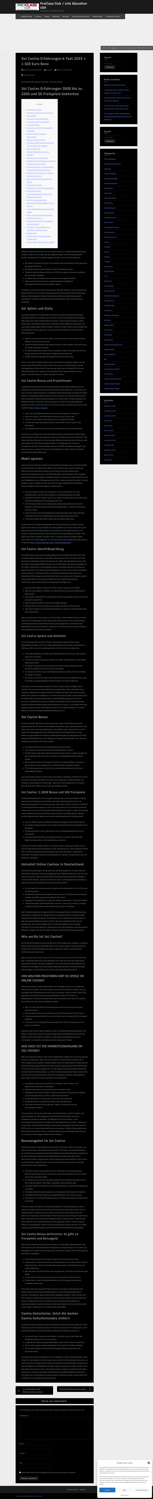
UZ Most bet (108, 374)
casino (106, 242)
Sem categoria (29, 75)
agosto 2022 (108, 455)
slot (105, 359)
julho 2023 (108, 421)
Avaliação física (26, 16)
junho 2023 (108, 425)
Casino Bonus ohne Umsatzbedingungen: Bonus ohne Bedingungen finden (39, 194)
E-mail (22, 1453)
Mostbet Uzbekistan (111, 315)
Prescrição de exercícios (81, 16)
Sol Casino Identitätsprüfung (37, 119)
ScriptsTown (38, 1496)
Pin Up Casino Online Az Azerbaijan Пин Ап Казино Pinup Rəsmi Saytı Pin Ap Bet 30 (118, 116)
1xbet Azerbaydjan (111, 178)
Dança (47, 16)
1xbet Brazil (108, 188)
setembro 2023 (110, 416)
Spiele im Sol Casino (34, 218)
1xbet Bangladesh (110, 183)
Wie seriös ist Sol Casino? (36, 140)
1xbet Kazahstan (110, 198)
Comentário (24, 1415)
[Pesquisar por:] (113, 64)
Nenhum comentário (64, 69)
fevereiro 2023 (109, 435)
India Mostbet (109, 271)
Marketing (55, 16)
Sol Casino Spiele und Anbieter (38, 122)
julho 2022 (108, 460)
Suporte (83, 1489)
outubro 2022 (109, 445)
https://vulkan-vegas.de (38, 408)
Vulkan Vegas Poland (112, 384)
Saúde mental (97, 16)
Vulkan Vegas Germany (112, 379)
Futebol (107, 261)
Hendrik (49, 69)
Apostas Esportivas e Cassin (114, 85)
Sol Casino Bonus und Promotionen (40, 113)
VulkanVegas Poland (111, 388)
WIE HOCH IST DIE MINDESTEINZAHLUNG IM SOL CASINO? (38, 152)
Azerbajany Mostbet (111, 227)
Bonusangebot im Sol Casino (37, 158)
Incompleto (108, 266)
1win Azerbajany (110, 159)
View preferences (142, 1490)
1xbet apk (107, 169)
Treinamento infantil (113, 16)
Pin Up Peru (108, 330)
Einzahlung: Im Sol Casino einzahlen (40, 188)
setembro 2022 (110, 450)
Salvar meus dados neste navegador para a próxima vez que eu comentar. (48, 1472)
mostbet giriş (109, 301)
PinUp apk (108, 335)
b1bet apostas (109, 232)
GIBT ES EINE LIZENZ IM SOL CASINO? (41, 242)
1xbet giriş (108, 193)
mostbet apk (109, 286)
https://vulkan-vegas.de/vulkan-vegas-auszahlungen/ (50, 542)
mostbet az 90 (109, 291)
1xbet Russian (109, 213)
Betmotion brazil (110, 237)
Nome (22, 1444)
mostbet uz (108, 310)
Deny (124, 1490)
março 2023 (108, 430)
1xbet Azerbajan (110, 173)
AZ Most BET (109, 222)
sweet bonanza (109, 364)
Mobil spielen (31, 116)
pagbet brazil (109, 325)
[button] (149, 1463)
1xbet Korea (108, 203)
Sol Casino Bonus (33, 125)
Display (107, 257)
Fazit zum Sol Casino (34, 185)
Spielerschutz (32, 233)
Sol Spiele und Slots (34, 110)
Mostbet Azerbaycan (111, 296)
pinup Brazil (108, 340)
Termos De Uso (125, 1495)
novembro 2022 (110, 440)
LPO (105, 276)
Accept (107, 1490)
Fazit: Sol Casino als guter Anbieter (40, 215)
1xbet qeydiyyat (110, 208)
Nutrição (66, 16)
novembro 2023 (110, 411)
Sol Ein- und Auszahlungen (37, 200)
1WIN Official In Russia (112, 164)
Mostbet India (109, 305)
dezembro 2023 (110, 406)
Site (20, 1463)
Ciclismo (38, 16)
